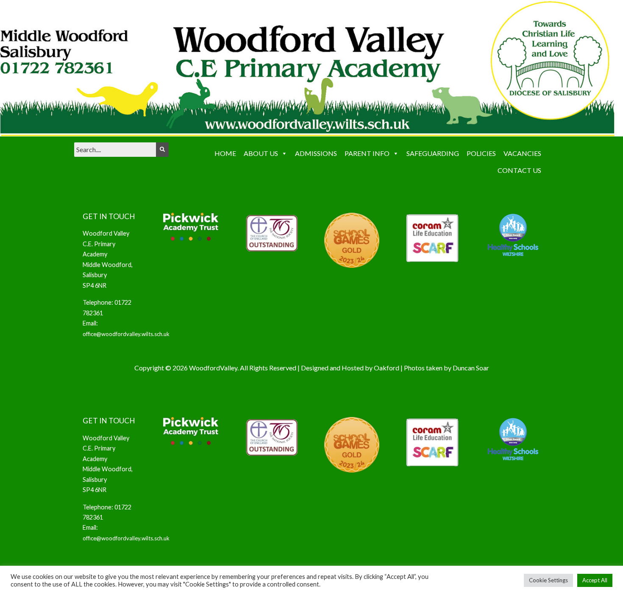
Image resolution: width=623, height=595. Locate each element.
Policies (481, 153)
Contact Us (519, 170)
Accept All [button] (594, 580)
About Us (261, 153)
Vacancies (522, 153)
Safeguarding (432, 153)
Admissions (316, 153)
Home (225, 153)
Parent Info (367, 153)
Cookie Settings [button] (548, 580)
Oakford (386, 368)
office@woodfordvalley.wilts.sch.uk (126, 334)
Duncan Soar (471, 368)
